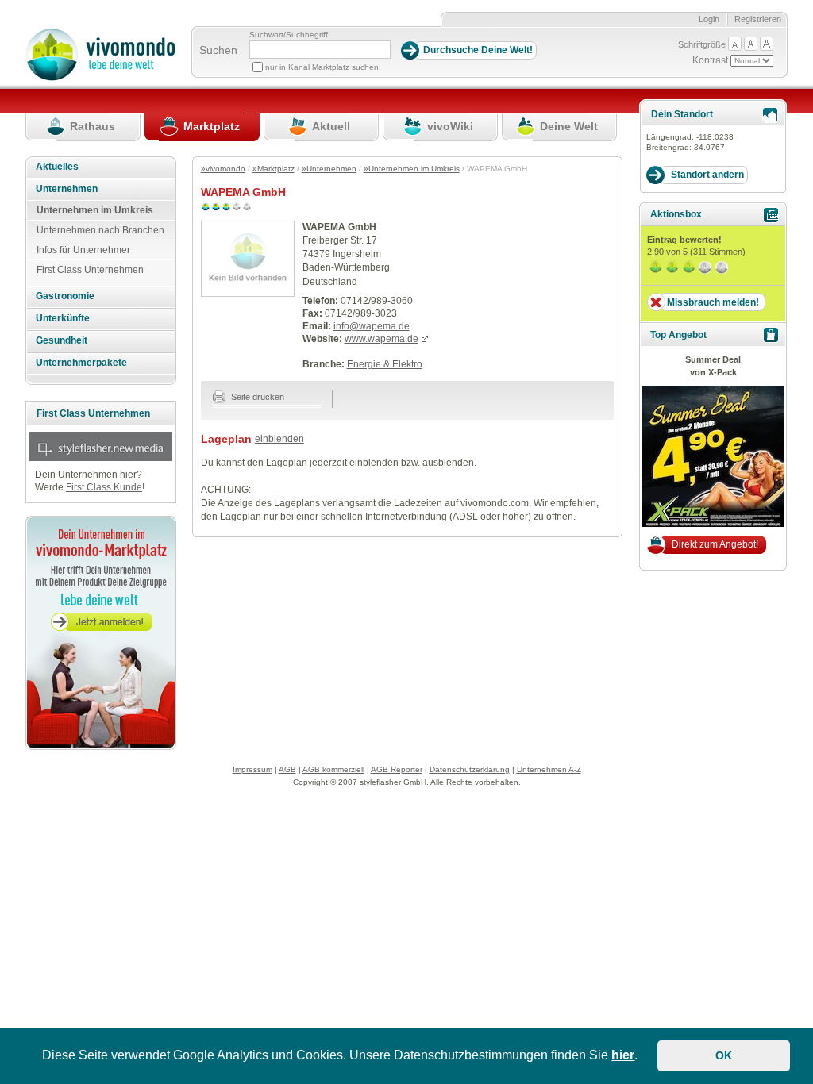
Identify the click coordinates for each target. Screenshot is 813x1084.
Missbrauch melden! (713, 302)
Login (709, 19)
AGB (287, 769)
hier (622, 1055)
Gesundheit (61, 340)
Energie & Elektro (384, 364)
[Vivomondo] (100, 77)
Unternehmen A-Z (549, 769)
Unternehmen (67, 188)
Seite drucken (256, 397)
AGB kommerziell (333, 769)
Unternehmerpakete (81, 362)
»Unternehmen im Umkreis (412, 168)
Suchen (218, 50)
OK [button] (723, 1055)
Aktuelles (57, 166)
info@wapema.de (371, 326)
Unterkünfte (63, 318)
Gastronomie (65, 296)
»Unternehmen (329, 168)
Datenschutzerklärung (470, 769)
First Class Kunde (104, 487)
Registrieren (757, 19)
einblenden (279, 438)
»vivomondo (223, 168)
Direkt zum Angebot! (715, 544)
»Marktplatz (273, 168)
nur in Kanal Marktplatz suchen (322, 67)
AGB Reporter (396, 769)
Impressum (252, 769)
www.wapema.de (381, 338)
